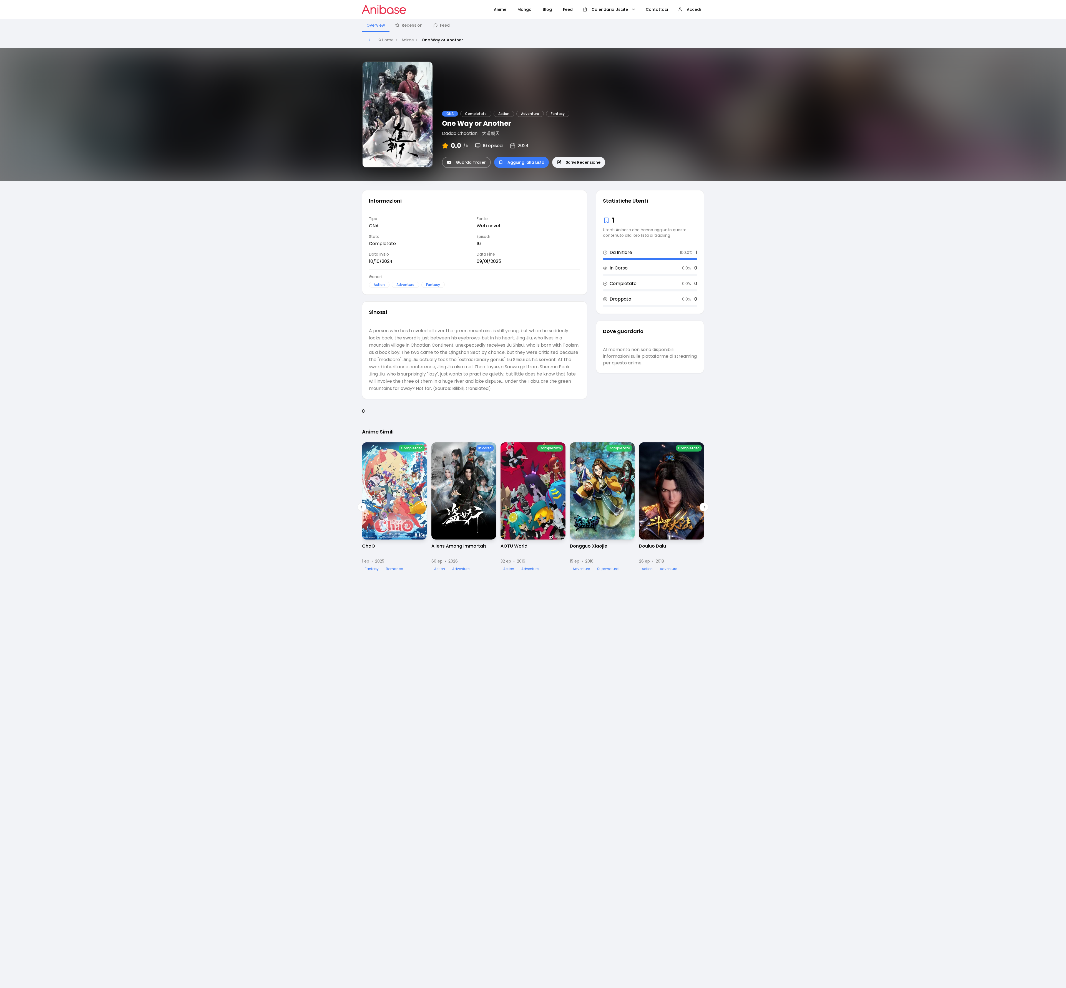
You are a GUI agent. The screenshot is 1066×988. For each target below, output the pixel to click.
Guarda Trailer (471, 162)
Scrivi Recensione (583, 162)
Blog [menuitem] (547, 9)
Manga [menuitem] (524, 9)
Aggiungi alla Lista (525, 162)
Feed (445, 25)
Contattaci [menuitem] (657, 9)
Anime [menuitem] (500, 9)
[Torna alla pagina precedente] (369, 40)
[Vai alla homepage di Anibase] (384, 9)
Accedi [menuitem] (694, 9)
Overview (375, 25)
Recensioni (412, 25)
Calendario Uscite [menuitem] (610, 9)
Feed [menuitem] (568, 9)
